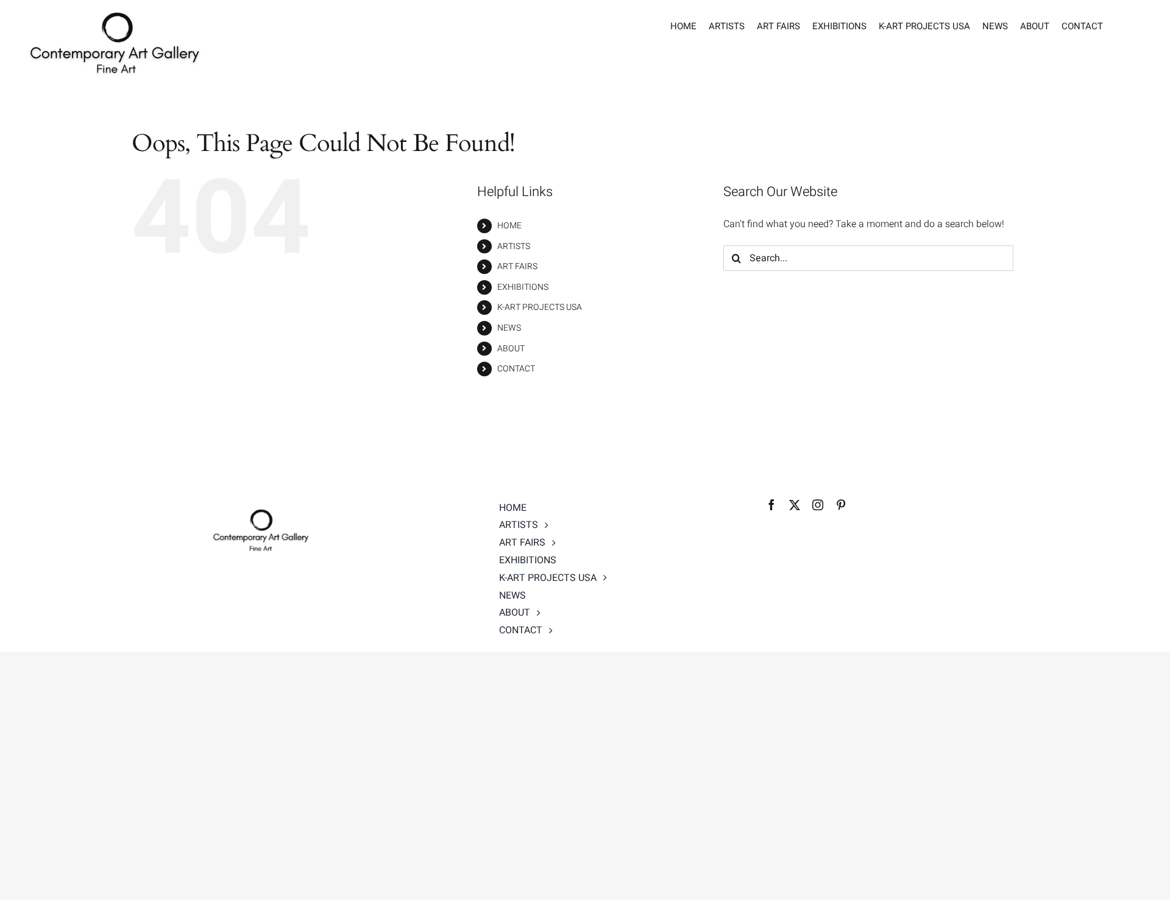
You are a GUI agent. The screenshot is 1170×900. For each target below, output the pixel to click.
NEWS (509, 328)
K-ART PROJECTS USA (539, 307)
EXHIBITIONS (522, 287)
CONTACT (516, 368)
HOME (509, 225)
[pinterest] (840, 504)
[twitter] (794, 504)
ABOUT (511, 348)
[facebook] (771, 504)
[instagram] (817, 504)
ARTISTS (513, 246)
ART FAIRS (517, 266)
